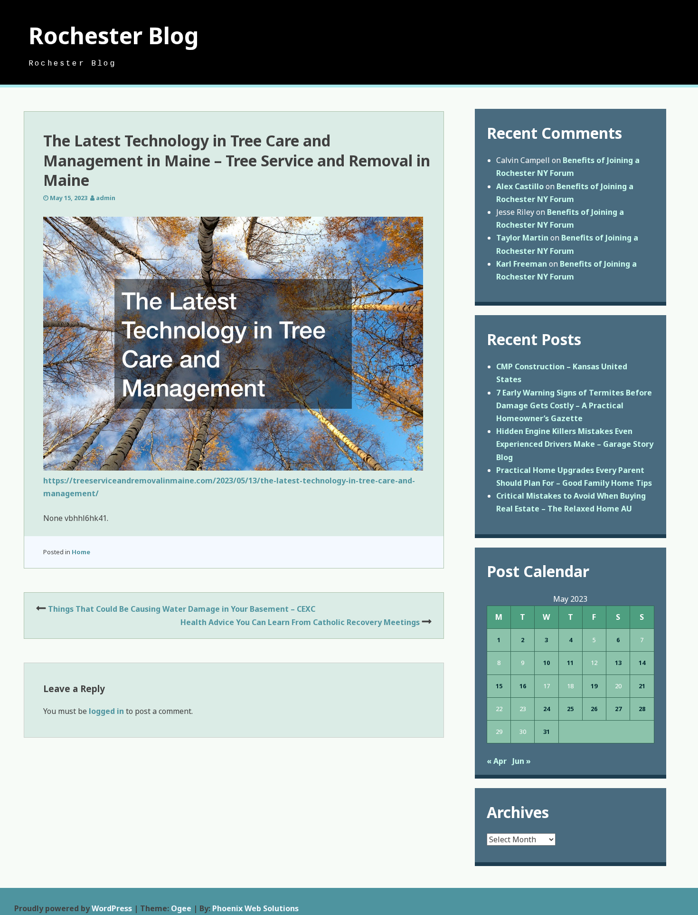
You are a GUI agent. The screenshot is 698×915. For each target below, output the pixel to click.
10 (546, 662)
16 (522, 686)
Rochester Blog (113, 35)
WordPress (112, 908)
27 (618, 708)
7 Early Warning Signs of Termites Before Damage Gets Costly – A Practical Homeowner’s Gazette (574, 405)
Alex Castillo (520, 186)
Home (81, 552)
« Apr (497, 761)
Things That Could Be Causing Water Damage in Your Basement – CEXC (181, 609)
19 (594, 686)
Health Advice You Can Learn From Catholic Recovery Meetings (300, 622)
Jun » (521, 761)
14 (642, 662)
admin (105, 197)
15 (499, 686)
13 (618, 662)
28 (642, 708)
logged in (106, 711)
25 (570, 708)
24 (546, 708)
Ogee (181, 908)
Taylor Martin (522, 237)
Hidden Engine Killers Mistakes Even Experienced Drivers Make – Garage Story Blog (574, 444)
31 (546, 731)
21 (642, 686)
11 (570, 662)
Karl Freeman (521, 264)
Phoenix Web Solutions (255, 908)
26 (594, 708)
